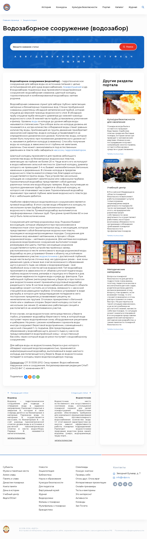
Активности (82, 498)
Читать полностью (115, 154)
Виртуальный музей (49, 490)
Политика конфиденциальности (129, 530)
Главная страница (11, 20)
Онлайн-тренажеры (86, 486)
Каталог (119, 7)
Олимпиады (82, 467)
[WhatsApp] (38, 377)
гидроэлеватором (75, 150)
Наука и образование (50, 478)
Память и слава (11, 478)
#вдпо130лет (9, 498)
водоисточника (48, 256)
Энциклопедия (30, 20)
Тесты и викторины (85, 490)
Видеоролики (46, 498)
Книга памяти (10, 486)
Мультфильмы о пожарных (52, 506)
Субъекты (8, 467)
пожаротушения (72, 87)
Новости (43, 467)
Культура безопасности (84, 7)
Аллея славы (9, 475)
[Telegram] (34, 377)
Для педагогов (46, 486)
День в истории (11, 490)
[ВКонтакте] (26, 377)
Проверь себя (83, 475)
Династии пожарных (13, 482)
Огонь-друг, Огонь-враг (88, 478)
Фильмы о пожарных (49, 502)
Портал (106, 7)
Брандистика (46, 509)
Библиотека (45, 475)
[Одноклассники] (30, 377)
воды (35, 121)
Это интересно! (84, 494)
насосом (59, 150)
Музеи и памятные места (16, 471)
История (46, 7)
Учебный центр (11, 494)
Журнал (133, 7)
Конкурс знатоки (84, 471)
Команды (80, 502)
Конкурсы (61, 7)
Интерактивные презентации (91, 482)
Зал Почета (81, 506)
